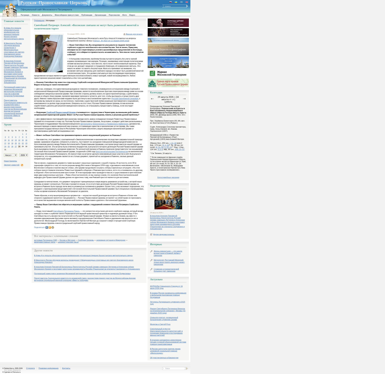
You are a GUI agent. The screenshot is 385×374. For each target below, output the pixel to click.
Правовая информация (48, 368)
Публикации (86, 15)
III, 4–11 (165, 145)
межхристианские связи (68, 242)
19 (12, 143)
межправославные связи (44, 242)
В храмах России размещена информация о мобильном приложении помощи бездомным (168, 295)
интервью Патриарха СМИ (45, 240)
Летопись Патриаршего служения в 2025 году (167, 303)
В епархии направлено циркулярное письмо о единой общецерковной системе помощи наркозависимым (168, 342)
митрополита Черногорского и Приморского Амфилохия (104, 124)
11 (9, 140)
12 (12, 140)
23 (26, 143)
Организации (100, 15)
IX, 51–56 (159, 147)
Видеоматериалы (160, 185)
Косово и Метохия (67, 240)
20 (16, 143)
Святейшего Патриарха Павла (66, 211)
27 (16, 146)
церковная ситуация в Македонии (110, 240)
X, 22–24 (168, 147)
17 (5, 143)
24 (5, 146)
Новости (35, 15)
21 (19, 143)
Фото (124, 15)
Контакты (66, 368)
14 (19, 140)
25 (9, 146)
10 (5, 140)
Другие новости (43, 250)
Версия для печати (134, 34)
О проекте (30, 368)
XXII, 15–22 (179, 149)
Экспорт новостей (11, 165)
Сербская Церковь (86, 240)
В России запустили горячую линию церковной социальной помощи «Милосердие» (165, 351)
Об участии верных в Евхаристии (164, 358)
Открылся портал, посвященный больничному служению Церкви (164, 319)
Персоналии (114, 15)
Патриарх (25, 15)
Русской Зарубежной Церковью (125, 99)
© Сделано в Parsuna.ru (11, 372)
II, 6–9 (160, 149)
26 (12, 146)
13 (16, 140)
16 (26, 140)
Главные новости (14, 21)
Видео (132, 15)
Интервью (50, 21)
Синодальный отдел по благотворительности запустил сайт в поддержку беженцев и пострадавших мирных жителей (166, 332)
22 (23, 143)
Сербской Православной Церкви (60, 112)
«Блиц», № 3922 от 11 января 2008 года (111, 41)
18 (9, 143)
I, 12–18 (173, 143)
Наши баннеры (10, 161)
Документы (47, 15)
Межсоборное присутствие (67, 15)
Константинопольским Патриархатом (112, 152)
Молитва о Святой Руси (160, 324)
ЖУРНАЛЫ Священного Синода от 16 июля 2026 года (166, 287)
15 (23, 140)
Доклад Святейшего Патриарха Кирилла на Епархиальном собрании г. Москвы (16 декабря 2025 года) (167, 311)
